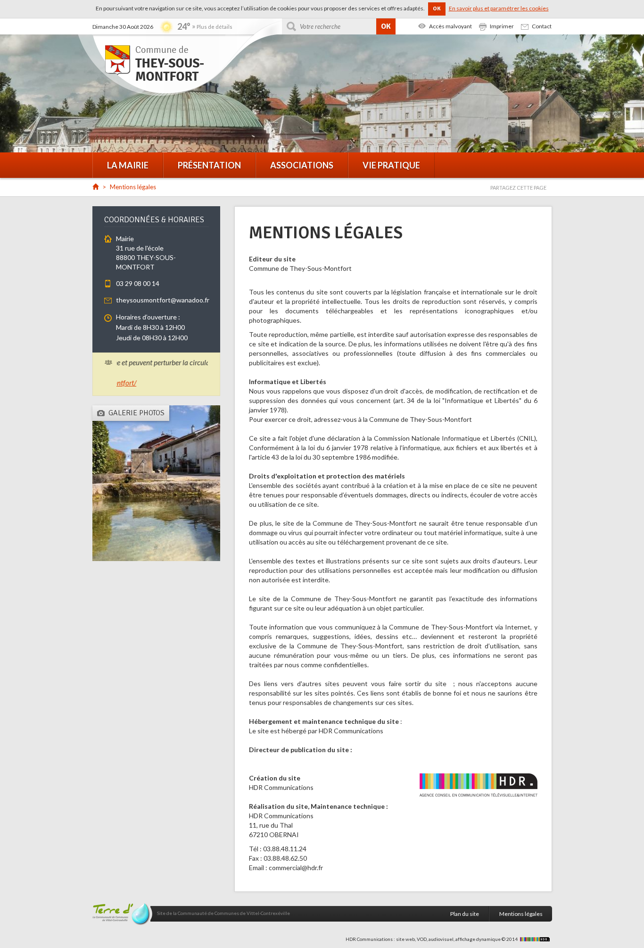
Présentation (209, 165)
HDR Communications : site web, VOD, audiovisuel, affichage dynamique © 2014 (432, 939)
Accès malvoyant (450, 26)
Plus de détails (214, 27)
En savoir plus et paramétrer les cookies (499, 8)
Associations (301, 165)
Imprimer (502, 26)
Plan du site (464, 913)
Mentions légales (521, 913)
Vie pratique (391, 165)
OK (437, 8)
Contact (542, 26)
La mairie (128, 165)
